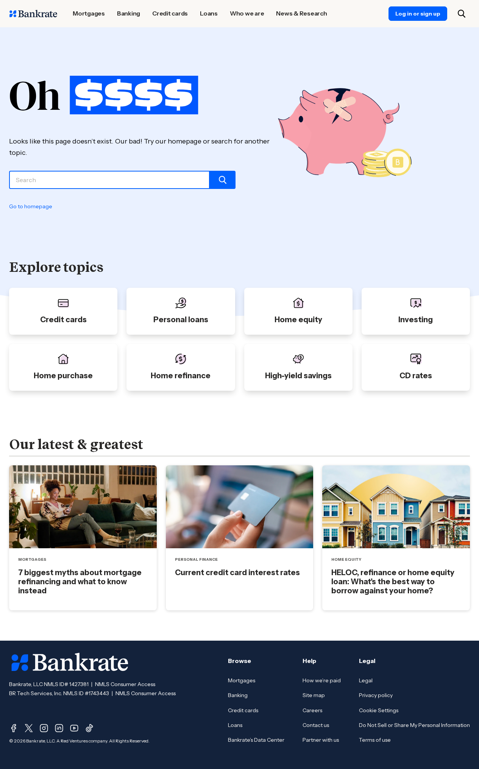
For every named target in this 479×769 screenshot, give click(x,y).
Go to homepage (30, 206)
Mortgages (241, 680)
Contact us (316, 725)
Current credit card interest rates (237, 572)
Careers (312, 710)
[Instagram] (43, 728)
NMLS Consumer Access (125, 684)
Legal (366, 680)
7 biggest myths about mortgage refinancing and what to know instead (80, 581)
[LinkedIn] (59, 728)
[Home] (33, 13)
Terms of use (375, 739)
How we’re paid (322, 680)
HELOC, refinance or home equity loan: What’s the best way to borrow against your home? (392, 581)
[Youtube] (74, 728)
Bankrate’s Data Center (256, 739)
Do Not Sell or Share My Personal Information (414, 725)
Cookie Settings (378, 710)
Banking (238, 695)
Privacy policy (376, 695)
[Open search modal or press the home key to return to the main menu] (461, 13)
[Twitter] (28, 728)
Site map (314, 695)
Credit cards (243, 710)
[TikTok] (89, 728)
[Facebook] (13, 728)
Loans (235, 725)
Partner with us (321, 739)
